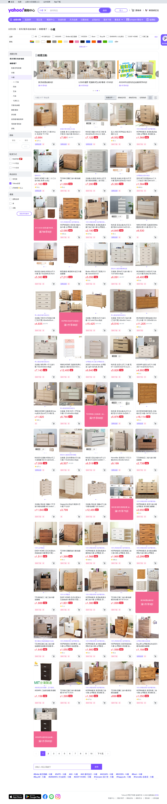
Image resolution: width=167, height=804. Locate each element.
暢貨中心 (51, 19)
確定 (25, 146)
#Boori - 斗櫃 (137, 774)
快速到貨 (62, 19)
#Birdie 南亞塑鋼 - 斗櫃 (43, 774)
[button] (35, 74)
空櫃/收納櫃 (15, 105)
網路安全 (139, 798)
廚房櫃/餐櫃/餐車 (17, 119)
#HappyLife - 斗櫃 (124, 776)
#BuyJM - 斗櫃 (40, 776)
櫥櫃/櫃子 (13, 63)
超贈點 (152, 19)
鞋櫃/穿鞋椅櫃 (16, 68)
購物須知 (130, 798)
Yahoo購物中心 (21, 10)
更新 (156, 795)
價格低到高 (122, 97)
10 (91, 753)
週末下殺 (107, 19)
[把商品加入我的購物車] (53, 144)
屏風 (12, 128)
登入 (121, 10)
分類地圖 (155, 798)
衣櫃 (12, 72)
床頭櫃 (13, 114)
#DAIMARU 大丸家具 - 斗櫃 (60, 776)
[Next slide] (55, 114)
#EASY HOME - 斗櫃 (82, 776)
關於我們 (120, 798)
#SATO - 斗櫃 (60, 774)
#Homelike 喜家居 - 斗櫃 (144, 776)
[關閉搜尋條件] (45, 10)
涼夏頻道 (85, 19)
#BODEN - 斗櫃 (122, 774)
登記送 (39, 19)
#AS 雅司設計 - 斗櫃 (89, 774)
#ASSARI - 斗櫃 (106, 774)
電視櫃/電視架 (16, 124)
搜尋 (96, 766)
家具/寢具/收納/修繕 (17, 58)
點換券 (28, 19)
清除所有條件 (24, 213)
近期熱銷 (143, 97)
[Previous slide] (35, 114)
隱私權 (147, 798)
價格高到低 (133, 97)
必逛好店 (96, 19)
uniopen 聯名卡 (136, 19)
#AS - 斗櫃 (73, 774)
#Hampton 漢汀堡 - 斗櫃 (104, 776)
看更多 (117, 19)
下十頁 (100, 753)
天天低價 (73, 19)
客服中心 (111, 798)
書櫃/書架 (14, 110)
